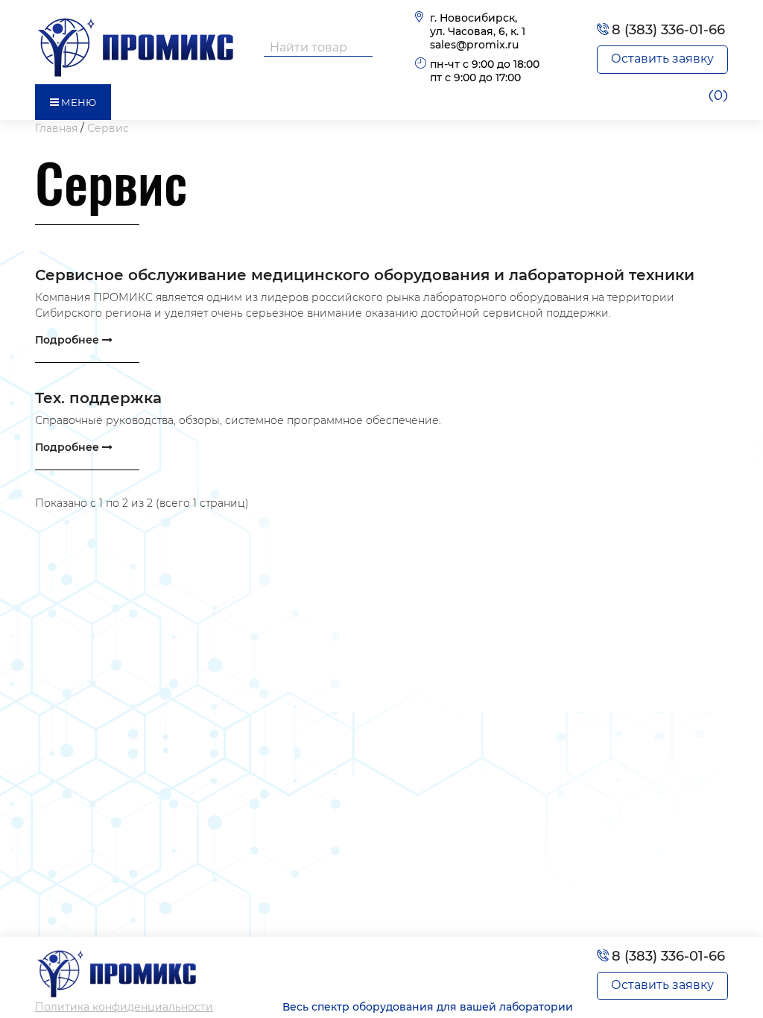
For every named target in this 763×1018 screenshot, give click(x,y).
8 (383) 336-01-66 (668, 30)
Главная (56, 128)
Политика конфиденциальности (124, 1007)
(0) (718, 96)
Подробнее (68, 340)
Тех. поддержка (98, 398)
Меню (77, 102)
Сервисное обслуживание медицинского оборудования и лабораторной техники (364, 275)
